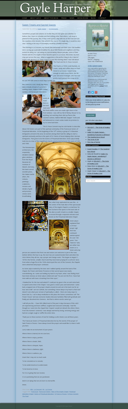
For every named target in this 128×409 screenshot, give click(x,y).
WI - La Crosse (47, 389)
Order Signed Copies (95, 66)
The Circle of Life (93, 139)
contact (101, 86)
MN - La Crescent (36, 389)
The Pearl (25, 396)
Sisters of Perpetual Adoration (44, 394)
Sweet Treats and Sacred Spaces (39, 24)
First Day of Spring (93, 142)
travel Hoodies (92, 149)
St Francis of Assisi (61, 394)
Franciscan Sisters (44, 392)
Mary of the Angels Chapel (59, 392)
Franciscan (34, 392)
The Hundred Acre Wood (96, 137)
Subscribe (90, 115)
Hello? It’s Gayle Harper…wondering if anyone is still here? (97, 156)
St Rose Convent (73, 394)
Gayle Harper (55, 5)
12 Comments (53, 29)
